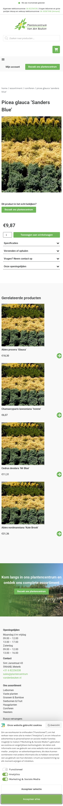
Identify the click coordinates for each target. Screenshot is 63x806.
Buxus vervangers (12, 718)
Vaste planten (10, 693)
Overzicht (55, 725)
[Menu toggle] (3, 59)
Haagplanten (10, 704)
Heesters (7, 712)
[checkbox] (12, 769)
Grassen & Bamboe (13, 697)
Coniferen (29, 88)
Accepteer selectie (31, 789)
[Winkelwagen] (56, 49)
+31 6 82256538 (12, 670)
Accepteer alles (31, 799)
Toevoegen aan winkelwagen (37, 234)
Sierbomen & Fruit (12, 701)
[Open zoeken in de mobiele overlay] (31, 38)
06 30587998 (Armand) (50, 11)
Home (4, 88)
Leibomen (8, 690)
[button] (19, 210)
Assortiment (16, 88)
